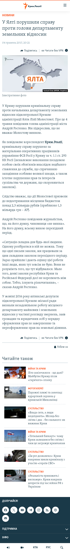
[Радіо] (8, 547)
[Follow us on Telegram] (30, 510)
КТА (35, 547)
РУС (48, 547)
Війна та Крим (37, 369)
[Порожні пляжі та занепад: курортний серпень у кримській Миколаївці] (15, 392)
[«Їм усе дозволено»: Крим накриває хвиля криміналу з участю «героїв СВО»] (15, 456)
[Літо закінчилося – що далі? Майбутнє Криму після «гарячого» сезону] (15, 373)
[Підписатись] (5, 518)
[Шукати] (61, 547)
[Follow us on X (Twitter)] (13, 510)
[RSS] (47, 510)
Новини (8, 15)
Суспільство (36, 408)
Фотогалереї (35, 388)
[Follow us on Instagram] (38, 510)
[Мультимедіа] (22, 547)
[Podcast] (55, 510)
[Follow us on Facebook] (5, 510)
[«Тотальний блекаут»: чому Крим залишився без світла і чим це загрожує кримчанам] (15, 436)
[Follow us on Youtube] (22, 510)
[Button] (28, 50)
